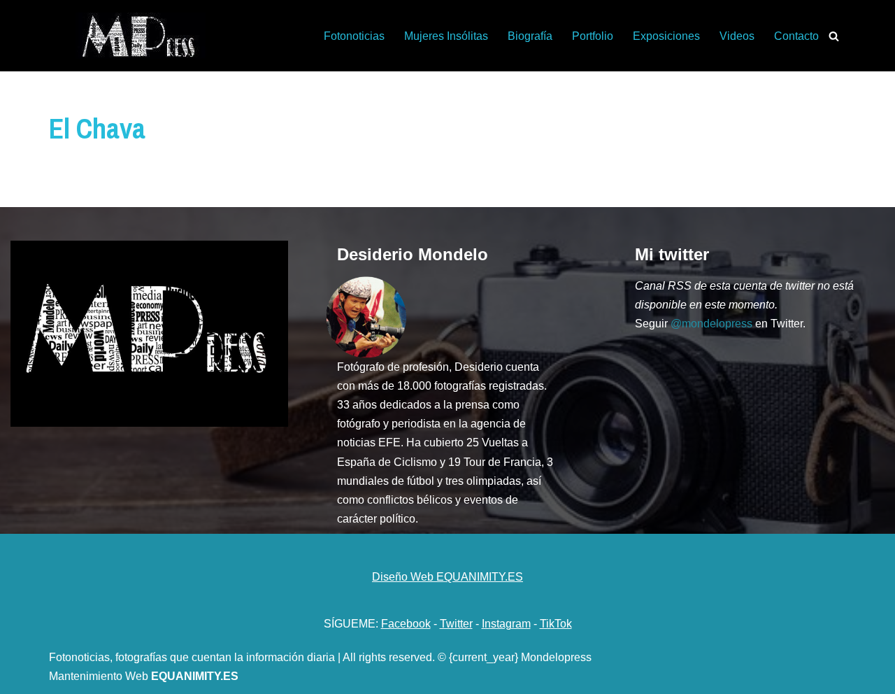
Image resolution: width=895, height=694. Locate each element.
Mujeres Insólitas (446, 36)
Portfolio (592, 36)
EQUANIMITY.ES (194, 676)
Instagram (506, 624)
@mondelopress (711, 324)
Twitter (456, 624)
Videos (736, 36)
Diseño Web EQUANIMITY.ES (447, 577)
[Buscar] (834, 36)
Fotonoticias (354, 36)
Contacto (796, 36)
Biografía (530, 36)
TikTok (556, 624)
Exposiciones (666, 36)
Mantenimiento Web (100, 676)
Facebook (406, 624)
